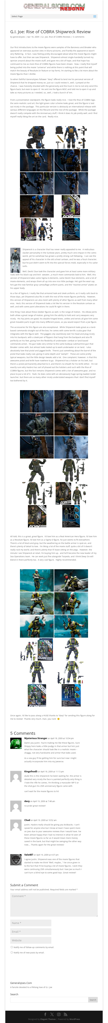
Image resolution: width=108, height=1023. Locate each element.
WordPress (74, 1019)
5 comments (78, 36)
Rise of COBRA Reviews (60, 36)
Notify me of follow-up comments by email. (34, 947)
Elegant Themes (48, 1019)
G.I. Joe (44, 36)
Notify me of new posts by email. (29, 952)
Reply (91, 741)
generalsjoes (19, 36)
